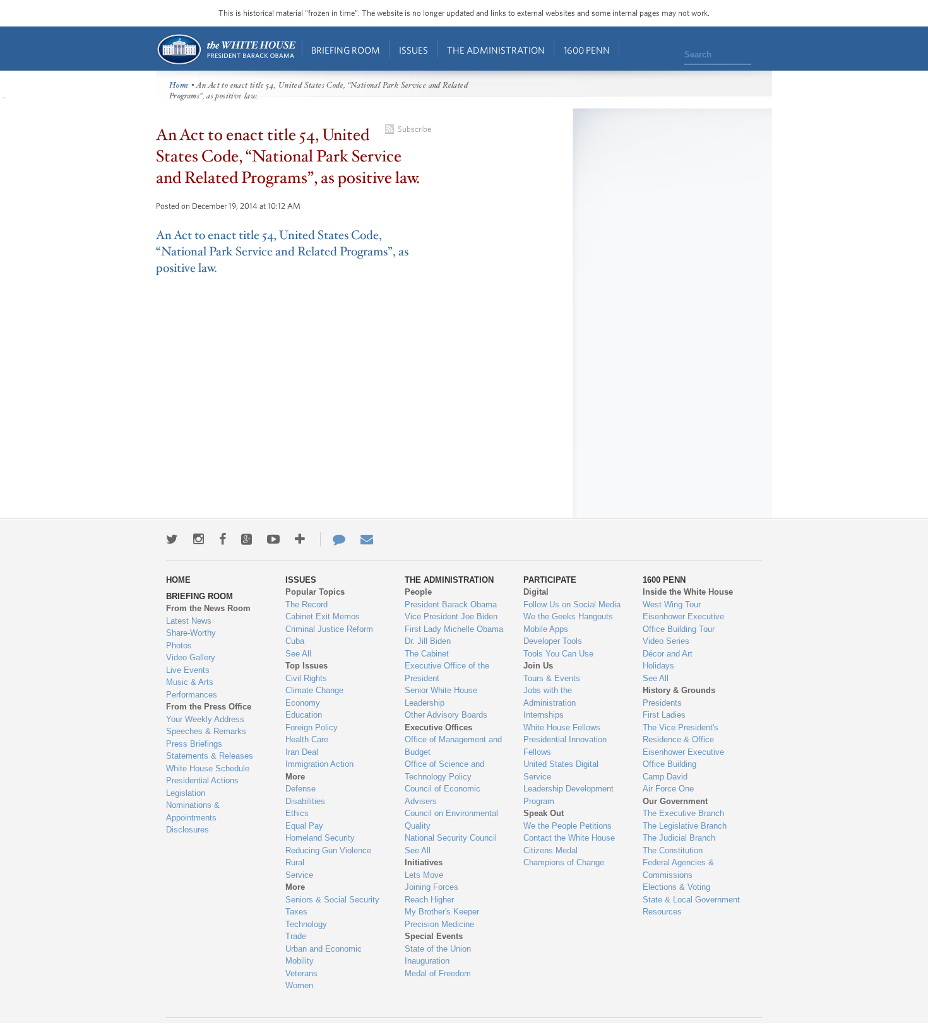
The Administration (496, 50)
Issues (413, 50)
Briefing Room (345, 50)
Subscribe (414, 129)
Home (225, 49)
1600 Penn (587, 50)
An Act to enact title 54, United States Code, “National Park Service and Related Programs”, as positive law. (282, 251)
